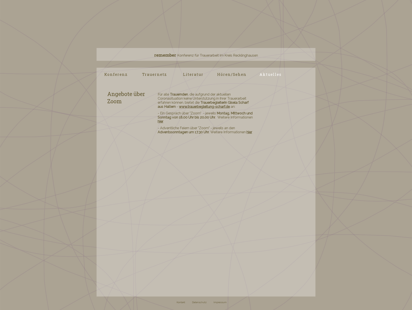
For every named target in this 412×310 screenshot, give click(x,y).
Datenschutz (199, 302)
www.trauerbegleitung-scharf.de (204, 107)
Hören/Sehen (232, 74)
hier (160, 121)
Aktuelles (270, 74)
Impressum (220, 302)
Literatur (193, 74)
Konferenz (116, 74)
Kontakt (181, 302)
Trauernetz (154, 74)
